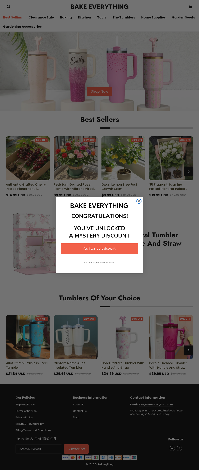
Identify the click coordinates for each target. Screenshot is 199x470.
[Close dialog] (139, 201)
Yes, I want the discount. (99, 248)
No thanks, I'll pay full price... (99, 262)
